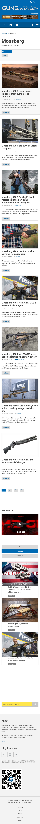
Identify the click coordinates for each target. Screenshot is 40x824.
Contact (20, 810)
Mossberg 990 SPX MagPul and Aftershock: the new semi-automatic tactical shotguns (18, 200)
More (3, 741)
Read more (6, 112)
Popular (24, 551)
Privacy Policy (20, 817)
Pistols (11, 596)
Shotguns (12, 664)
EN (33, 2)
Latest (20, 546)
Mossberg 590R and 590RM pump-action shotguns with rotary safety (19, 355)
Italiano (5, 55)
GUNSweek (18, 99)
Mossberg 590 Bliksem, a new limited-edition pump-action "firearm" (17, 94)
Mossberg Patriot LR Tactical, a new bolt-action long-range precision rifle (20, 408)
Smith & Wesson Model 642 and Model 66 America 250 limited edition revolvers (20, 589)
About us (20, 807)
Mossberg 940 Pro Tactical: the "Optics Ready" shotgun (17, 461)
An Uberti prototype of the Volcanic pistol (18, 625)
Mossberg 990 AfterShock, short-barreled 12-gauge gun (19, 252)
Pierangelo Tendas (19, 359)
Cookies (20, 820)
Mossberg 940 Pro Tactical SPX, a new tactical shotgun (19, 304)
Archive (20, 556)
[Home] (20, 7)
